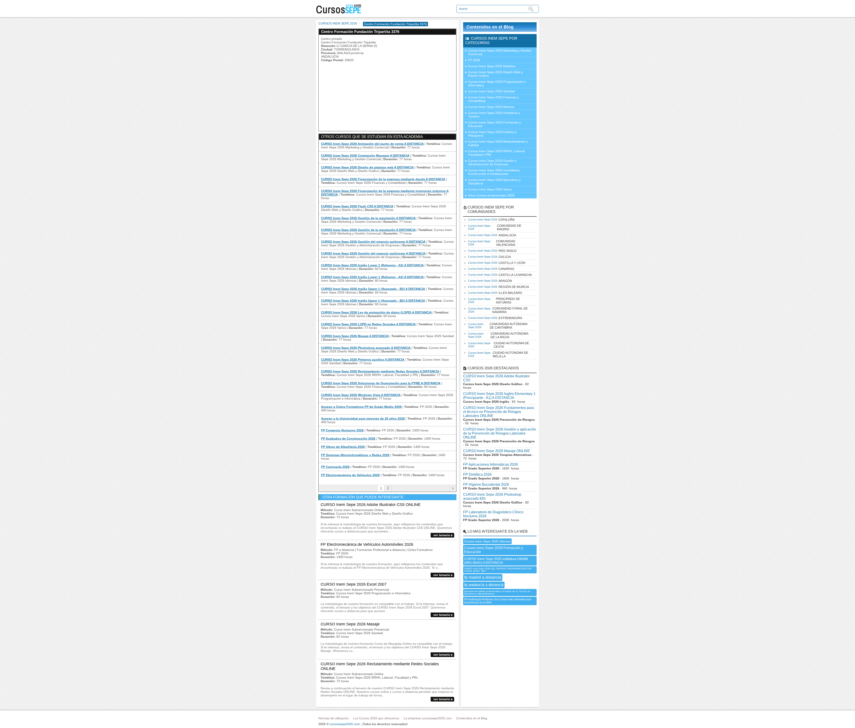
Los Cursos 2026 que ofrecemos (376, 718)
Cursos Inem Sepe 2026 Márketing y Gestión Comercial (499, 52)
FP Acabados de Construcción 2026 (348, 438)
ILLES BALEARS (495, 293)
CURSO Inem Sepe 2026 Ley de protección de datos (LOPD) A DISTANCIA (376, 312)
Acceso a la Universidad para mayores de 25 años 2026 (363, 418)
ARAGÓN (490, 281)
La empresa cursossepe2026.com (428, 718)
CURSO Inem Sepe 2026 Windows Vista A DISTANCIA (361, 395)
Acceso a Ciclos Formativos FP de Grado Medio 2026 (361, 406)
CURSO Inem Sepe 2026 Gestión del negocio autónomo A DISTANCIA (373, 241)
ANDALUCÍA (492, 235)
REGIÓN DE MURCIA (498, 287)
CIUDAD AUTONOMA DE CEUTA (498, 344)
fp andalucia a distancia (483, 585)
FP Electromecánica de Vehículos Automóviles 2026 (367, 544)
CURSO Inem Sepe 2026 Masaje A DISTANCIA (355, 336)
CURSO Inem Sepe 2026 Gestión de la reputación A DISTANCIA (368, 218)
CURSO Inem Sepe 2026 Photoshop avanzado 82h (492, 496)
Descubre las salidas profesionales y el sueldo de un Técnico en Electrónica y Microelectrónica (497, 592)
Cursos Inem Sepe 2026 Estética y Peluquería (492, 133)
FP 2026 (474, 60)
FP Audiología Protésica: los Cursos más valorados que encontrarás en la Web (497, 601)
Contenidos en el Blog (489, 26)
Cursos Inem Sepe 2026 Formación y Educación (494, 124)
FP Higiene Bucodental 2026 (486, 484)
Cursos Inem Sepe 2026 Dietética (491, 66)
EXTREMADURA (495, 318)
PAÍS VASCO (492, 251)
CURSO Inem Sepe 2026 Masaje (350, 624)
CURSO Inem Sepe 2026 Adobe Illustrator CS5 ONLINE (371, 504)
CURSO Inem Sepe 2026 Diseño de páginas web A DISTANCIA (367, 167)
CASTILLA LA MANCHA (500, 275)
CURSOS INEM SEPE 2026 (337, 23)
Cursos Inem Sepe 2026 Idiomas (491, 107)
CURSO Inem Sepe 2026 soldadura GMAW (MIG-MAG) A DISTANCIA (496, 560)
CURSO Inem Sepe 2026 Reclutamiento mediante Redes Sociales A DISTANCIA (380, 371)
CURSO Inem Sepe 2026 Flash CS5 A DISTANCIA (357, 206)
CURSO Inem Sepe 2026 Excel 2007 (354, 584)
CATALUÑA (491, 219)
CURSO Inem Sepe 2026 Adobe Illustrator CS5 (496, 378)
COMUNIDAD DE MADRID (494, 227)
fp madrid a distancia (482, 577)
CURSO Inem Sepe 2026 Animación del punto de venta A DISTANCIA (372, 144)
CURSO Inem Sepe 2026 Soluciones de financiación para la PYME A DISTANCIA (380, 383)
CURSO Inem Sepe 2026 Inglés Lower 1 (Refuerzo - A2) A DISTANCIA (372, 265)
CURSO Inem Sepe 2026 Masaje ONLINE (496, 451)
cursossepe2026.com (345, 724)
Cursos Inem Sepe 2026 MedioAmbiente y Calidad (498, 143)
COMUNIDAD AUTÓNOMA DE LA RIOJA (498, 335)
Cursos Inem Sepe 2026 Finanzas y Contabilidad (493, 99)
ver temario (441, 535)
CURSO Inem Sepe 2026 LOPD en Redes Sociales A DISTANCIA (368, 324)
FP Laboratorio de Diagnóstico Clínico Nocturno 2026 (493, 514)
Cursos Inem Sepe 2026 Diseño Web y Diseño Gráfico (495, 73)
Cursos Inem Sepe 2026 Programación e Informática (497, 83)
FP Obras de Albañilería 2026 (343, 447)
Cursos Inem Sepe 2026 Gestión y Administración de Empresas (492, 162)
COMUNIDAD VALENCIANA (491, 243)
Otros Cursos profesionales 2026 (491, 195)
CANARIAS (491, 269)
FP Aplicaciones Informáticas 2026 (490, 464)
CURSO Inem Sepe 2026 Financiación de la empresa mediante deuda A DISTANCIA (383, 179)
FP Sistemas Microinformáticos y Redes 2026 (355, 455)
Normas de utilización (333, 718)
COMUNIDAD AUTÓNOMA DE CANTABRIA (497, 325)
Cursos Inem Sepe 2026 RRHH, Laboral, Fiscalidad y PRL (496, 152)
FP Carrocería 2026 (335, 467)
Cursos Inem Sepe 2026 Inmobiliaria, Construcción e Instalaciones (494, 172)
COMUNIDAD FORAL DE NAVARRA (498, 310)
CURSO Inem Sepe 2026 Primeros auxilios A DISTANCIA (362, 359)
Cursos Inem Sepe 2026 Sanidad (491, 91)
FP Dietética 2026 (477, 474)
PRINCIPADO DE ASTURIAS (494, 300)
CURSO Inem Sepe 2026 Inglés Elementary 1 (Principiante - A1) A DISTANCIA (499, 396)
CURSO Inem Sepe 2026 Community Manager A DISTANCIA (365, 155)
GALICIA (489, 257)
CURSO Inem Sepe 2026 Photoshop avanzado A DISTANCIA (366, 348)
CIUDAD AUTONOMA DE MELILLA (498, 354)
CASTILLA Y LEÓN (496, 263)
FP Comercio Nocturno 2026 (342, 430)
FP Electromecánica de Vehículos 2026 (350, 475)
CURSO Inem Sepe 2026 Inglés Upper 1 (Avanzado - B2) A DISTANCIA (373, 289)
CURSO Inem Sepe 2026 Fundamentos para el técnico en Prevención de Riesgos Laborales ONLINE (498, 412)
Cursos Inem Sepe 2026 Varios (490, 189)
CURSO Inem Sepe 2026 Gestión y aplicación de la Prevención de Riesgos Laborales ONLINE (499, 433)
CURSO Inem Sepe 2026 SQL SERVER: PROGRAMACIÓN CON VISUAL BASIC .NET (497, 569)
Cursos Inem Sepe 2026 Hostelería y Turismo (494, 114)
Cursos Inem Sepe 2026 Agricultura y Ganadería (494, 181)
